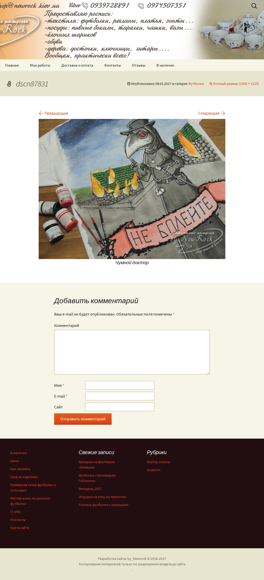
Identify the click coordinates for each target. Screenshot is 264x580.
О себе (15, 511)
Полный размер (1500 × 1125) (236, 83)
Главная (12, 65)
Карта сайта (19, 527)
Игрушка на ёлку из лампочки (102, 496)
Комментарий (66, 325)
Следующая (211, 113)
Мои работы (40, 65)
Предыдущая (53, 113)
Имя (59, 385)
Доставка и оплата (77, 65)
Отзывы (138, 65)
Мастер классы (158, 462)
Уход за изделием (24, 476)
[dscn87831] (132, 188)
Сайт (58, 406)
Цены (14, 460)
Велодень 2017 (90, 488)
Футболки (196, 83)
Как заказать (20, 468)
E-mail (61, 396)
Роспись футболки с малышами (103, 504)
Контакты (112, 65)
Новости (153, 470)
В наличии (165, 65)
